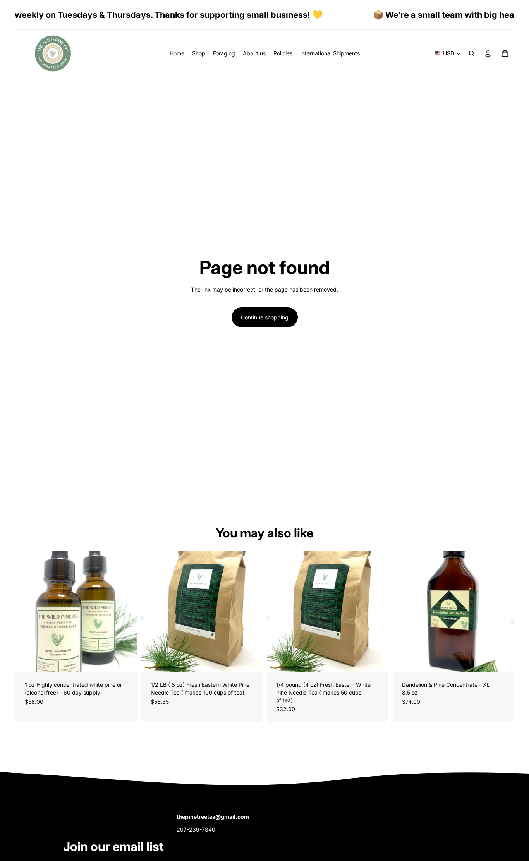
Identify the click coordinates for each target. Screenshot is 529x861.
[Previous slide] (27, 611)
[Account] (487, 53)
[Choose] (125, 660)
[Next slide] (125, 611)
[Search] (471, 53)
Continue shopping (265, 317)
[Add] (376, 660)
